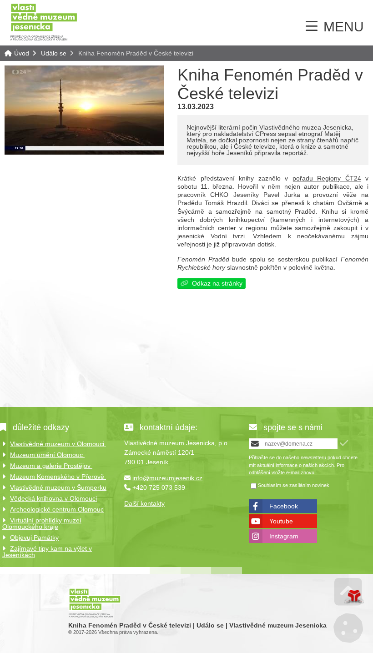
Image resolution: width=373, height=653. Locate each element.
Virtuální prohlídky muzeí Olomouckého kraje (41, 523)
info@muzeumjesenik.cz (167, 478)
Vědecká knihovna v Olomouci (53, 498)
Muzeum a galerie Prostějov (51, 465)
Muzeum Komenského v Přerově (58, 476)
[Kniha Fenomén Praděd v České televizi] (84, 152)
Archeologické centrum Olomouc (57, 509)
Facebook (283, 506)
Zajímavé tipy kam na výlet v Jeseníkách (47, 551)
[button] (344, 443)
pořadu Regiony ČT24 (326, 178)
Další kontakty (144, 503)
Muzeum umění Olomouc (47, 454)
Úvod (44, 21)
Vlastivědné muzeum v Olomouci (58, 443)
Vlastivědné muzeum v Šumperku (58, 487)
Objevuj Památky (34, 537)
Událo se (53, 53)
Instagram (283, 536)
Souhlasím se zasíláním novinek (293, 485)
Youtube (281, 521)
